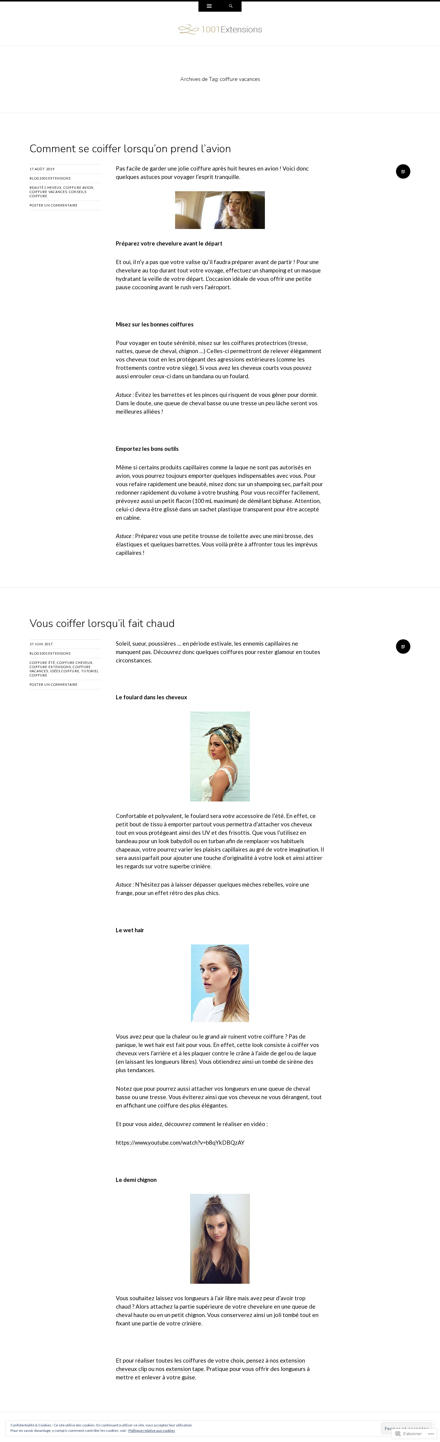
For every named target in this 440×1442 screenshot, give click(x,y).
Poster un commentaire (54, 205)
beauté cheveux (46, 187)
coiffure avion (78, 187)
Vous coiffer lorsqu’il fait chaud (102, 623)
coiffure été (42, 663)
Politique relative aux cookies (151, 1430)
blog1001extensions (50, 178)
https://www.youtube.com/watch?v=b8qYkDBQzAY (180, 1142)
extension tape (185, 1368)
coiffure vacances (48, 192)
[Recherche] (231, 6)
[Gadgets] (209, 6)
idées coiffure (64, 671)
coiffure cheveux (74, 663)
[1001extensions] (220, 28)
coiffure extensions (50, 667)
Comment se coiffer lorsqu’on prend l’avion (130, 148)
